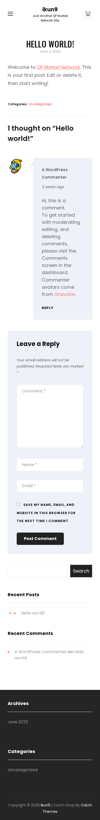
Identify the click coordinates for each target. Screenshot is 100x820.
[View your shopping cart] (87, 14)
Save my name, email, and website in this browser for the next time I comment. (46, 513)
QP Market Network (58, 67)
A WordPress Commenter (41, 652)
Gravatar (64, 294)
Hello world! (33, 613)
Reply (48, 307)
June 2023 (18, 722)
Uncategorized (40, 104)
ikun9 (50, 9)
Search (81, 571)
